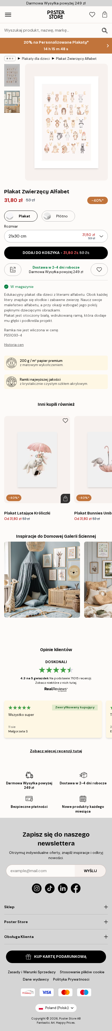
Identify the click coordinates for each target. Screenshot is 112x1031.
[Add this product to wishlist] (99, 269)
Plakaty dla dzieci (36, 58)
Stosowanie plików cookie (82, 972)
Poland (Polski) (57, 1008)
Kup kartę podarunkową (60, 956)
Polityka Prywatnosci (71, 979)
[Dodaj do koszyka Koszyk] (65, 498)
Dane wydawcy (36, 979)
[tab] (92, 15)
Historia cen (14, 345)
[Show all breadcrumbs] (10, 58)
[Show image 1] (12, 75)
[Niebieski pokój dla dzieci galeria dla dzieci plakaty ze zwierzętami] (42, 580)
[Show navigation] (8, 14)
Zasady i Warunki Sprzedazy (32, 972)
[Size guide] (12, 269)
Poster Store (67, 1018)
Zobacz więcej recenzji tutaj (56, 751)
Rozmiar (11, 226)
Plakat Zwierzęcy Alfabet (76, 58)
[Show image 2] (12, 102)
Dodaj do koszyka (56, 253)
